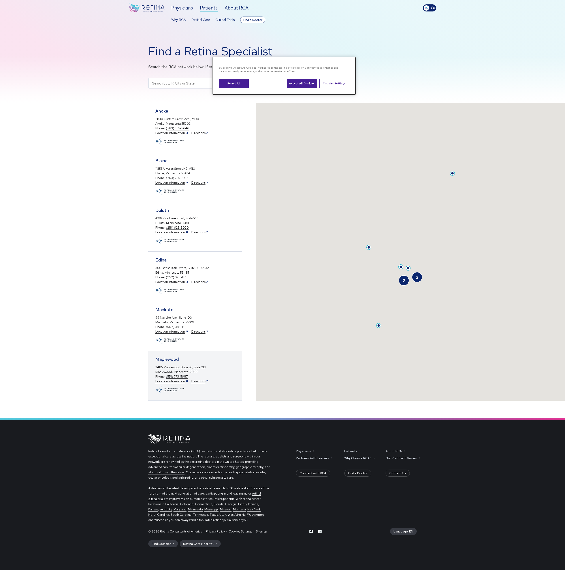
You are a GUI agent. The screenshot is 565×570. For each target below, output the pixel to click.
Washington (255, 515)
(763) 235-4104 (177, 178)
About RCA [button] (237, 8)
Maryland (179, 509)
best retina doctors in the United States (217, 462)
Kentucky (166, 509)
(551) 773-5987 (177, 376)
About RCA (394, 451)
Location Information (170, 133)
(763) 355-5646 (177, 128)
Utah (222, 515)
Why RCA (178, 19)
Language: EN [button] (403, 531)
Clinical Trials (225, 19)
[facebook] (311, 531)
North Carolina (158, 515)
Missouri (226, 509)
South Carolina (181, 515)
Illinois (242, 504)
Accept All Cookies (301, 83)
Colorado (187, 504)
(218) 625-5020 (177, 228)
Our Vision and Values (401, 458)
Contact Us (397, 473)
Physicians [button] (182, 8)
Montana (239, 509)
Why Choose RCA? (357, 458)
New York (254, 509)
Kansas (153, 509)
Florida (219, 504)
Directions (198, 133)
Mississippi (211, 509)
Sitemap (261, 531)
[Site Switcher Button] (429, 7)
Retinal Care (200, 19)
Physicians (303, 451)
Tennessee (200, 515)
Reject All (234, 83)
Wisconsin (161, 520)
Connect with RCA (313, 473)
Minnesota (195, 509)
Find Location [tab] (161, 544)
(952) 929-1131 (176, 277)
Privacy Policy (215, 531)
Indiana (253, 504)
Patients (350, 451)
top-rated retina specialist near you (223, 520)
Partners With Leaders (312, 458)
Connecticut (203, 504)
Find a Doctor (252, 20)
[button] (195, 127)
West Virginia (237, 515)
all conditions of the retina (166, 472)
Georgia (231, 504)
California (172, 504)
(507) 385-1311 (176, 327)
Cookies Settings (334, 83)
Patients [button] (209, 8)
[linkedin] (320, 531)
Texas (214, 515)
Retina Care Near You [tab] (198, 544)
